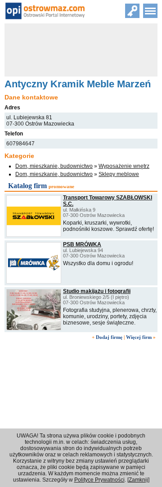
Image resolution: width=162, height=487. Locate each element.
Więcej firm (139, 337)
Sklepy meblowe (119, 174)
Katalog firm (27, 185)
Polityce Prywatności (99, 480)
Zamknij (138, 480)
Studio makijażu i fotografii (96, 291)
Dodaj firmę (109, 337)
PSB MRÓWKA (82, 244)
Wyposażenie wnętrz (124, 166)
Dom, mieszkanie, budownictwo (54, 166)
